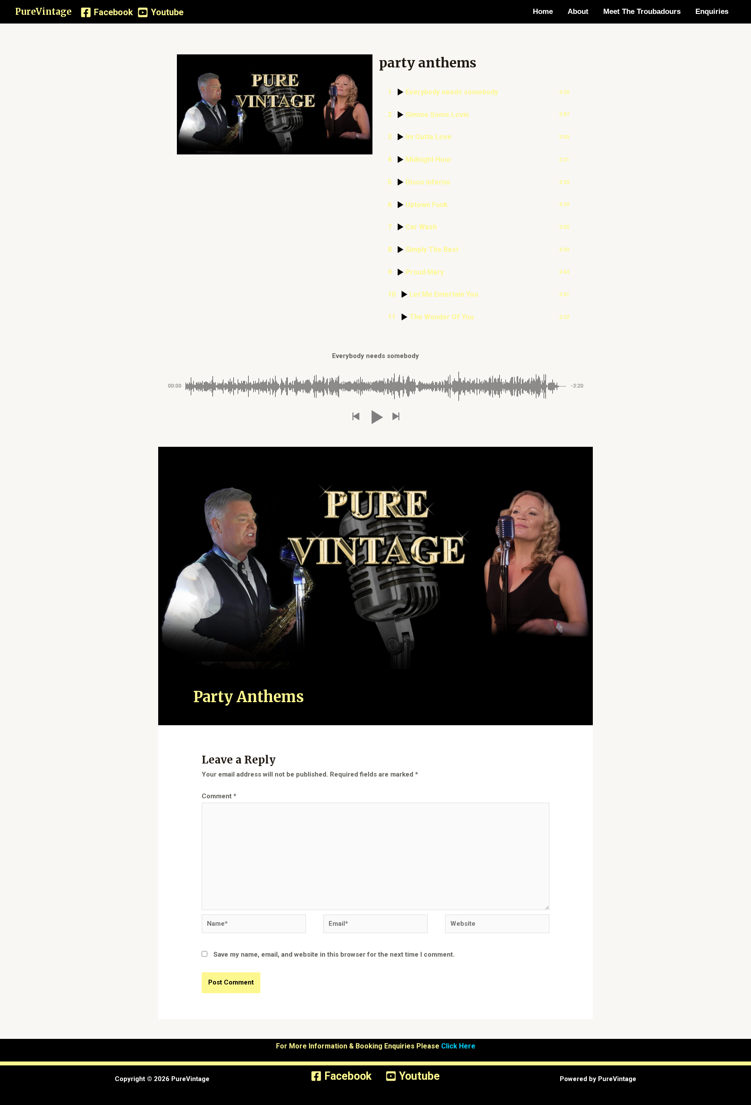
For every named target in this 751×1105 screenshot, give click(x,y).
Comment (219, 796)
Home (543, 11)
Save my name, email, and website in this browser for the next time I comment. (334, 954)
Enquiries (711, 11)
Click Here (458, 1046)
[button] (355, 417)
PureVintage (43, 11)
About (578, 11)
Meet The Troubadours (642, 11)
